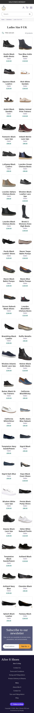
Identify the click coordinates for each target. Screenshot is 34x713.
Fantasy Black (25, 614)
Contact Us (17, 668)
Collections (9, 19)
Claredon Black (25, 586)
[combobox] (14, 14)
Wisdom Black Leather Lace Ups (25, 194)
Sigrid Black (25, 446)
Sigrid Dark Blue (9, 474)
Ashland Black (25, 557)
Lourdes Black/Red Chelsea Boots (25, 308)
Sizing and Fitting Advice (17, 675)
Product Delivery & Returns (17, 678)
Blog (17, 698)
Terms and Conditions (17, 671)
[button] (7, 33)
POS (25, 708)
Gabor (9, 58)
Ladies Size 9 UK (17, 19)
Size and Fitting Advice (17, 694)
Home (2, 19)
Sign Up (24, 646)
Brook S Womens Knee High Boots (25, 224)
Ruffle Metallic (25, 336)
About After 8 (17, 687)
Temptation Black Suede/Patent (9, 559)
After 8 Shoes (10, 659)
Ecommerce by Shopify (17, 710)
